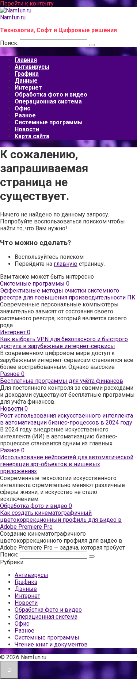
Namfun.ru (13, 17)
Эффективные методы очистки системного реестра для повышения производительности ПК (68, 294)
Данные (26, 80)
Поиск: (10, 42)
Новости (27, 129)
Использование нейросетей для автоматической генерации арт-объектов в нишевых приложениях (66, 464)
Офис (22, 108)
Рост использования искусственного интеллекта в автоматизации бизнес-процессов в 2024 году (66, 419)
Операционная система (48, 101)
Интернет (28, 87)
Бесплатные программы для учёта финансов (61, 380)
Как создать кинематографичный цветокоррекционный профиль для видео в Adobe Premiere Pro (61, 519)
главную (65, 263)
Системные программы (49, 122)
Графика (27, 73)
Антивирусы (32, 66)
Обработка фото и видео (51, 94)
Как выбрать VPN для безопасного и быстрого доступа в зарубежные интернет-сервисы (64, 343)
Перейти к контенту (27, 3)
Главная (26, 59)
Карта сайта (32, 136)
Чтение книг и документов (51, 644)
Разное (25, 115)
